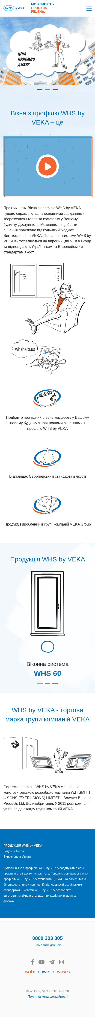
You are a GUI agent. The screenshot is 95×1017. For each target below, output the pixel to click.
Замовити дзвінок (48, 945)
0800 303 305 (47, 938)
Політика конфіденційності (48, 996)
